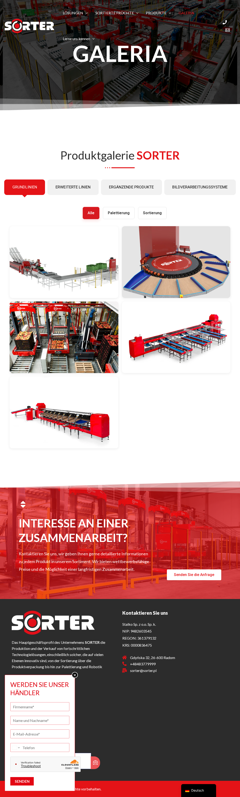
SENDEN (22, 781)
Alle (91, 213)
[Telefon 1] (225, 22)
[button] (85, 13)
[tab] (24, 187)
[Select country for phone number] (15, 747)
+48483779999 (143, 664)
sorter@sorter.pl (143, 670)
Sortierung (152, 213)
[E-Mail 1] (227, 30)
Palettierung (119, 213)
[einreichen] (95, 762)
